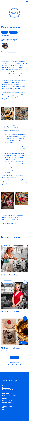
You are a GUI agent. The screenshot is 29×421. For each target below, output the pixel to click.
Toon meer (14, 357)
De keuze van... (7, 245)
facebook (6, 408)
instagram (7, 410)
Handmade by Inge (12, 51)
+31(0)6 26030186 (7, 400)
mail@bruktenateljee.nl (8, 402)
